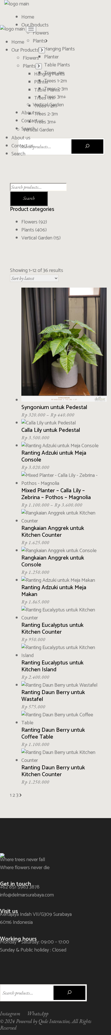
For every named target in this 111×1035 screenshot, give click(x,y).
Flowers (29, 222)
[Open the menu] (31, 29)
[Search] (87, 146)
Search (29, 198)
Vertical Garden (36, 238)
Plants (27, 230)
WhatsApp (37, 1013)
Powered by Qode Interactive (42, 1021)
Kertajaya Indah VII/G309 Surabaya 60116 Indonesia (36, 918)
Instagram (10, 1013)
